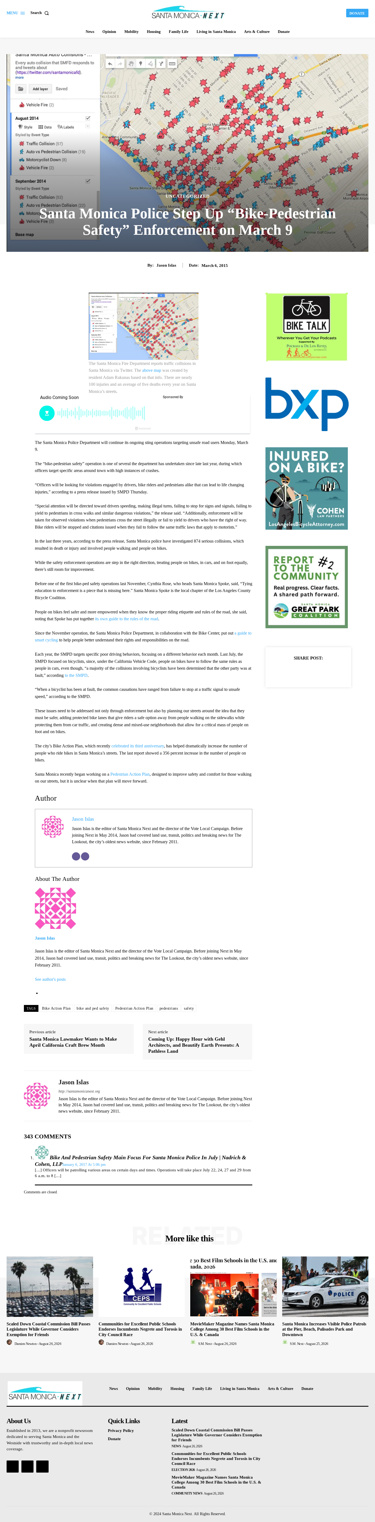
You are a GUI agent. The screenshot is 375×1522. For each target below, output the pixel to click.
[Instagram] (27, 1466)
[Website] (85, 856)
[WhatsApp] (327, 671)
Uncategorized (188, 196)
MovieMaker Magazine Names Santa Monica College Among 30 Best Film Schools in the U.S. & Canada (232, 1329)
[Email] (76, 856)
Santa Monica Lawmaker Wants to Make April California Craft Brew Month (73, 1042)
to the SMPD (76, 675)
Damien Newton (26, 1344)
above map (151, 370)
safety (189, 1008)
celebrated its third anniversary (137, 746)
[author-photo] (10, 1344)
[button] (40, 13)
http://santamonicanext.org (79, 1091)
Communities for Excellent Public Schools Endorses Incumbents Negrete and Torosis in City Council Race (140, 1329)
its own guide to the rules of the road (126, 618)
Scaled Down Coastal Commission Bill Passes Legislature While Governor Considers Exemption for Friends (48, 1329)
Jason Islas (166, 265)
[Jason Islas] (37, 1095)
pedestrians (168, 1008)
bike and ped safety (93, 1008)
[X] (301, 671)
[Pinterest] (314, 671)
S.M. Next (205, 1344)
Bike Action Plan (56, 1008)
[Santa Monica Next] (188, 12)
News (176, 1446)
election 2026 (183, 1470)
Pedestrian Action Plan (130, 774)
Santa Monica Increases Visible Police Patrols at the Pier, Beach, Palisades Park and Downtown (324, 1329)
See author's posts (50, 979)
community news (187, 1493)
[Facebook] (289, 671)
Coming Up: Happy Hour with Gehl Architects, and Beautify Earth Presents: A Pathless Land (193, 1045)
